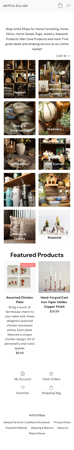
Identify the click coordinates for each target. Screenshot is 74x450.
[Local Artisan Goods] (54, 183)
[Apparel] (19, 70)
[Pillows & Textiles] (19, 220)
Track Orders (51, 379)
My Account (22, 379)
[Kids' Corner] (54, 148)
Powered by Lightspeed (37, 439)
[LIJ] (19, 183)
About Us (62, 427)
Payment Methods (16, 427)
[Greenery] (54, 111)
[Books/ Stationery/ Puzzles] (54, 70)
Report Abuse (37, 433)
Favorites (22, 393)
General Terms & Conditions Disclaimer (26, 422)
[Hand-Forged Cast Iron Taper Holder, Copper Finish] (54, 277)
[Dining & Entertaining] (19, 111)
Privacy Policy (62, 422)
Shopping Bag (51, 393)
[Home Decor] (19, 148)
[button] (15, 5)
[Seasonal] (54, 220)
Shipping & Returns (42, 427)
